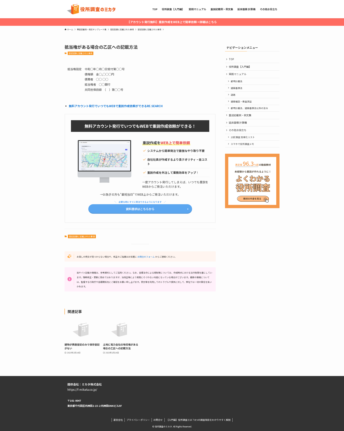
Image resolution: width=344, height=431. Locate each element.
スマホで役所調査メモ (242, 144)
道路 (233, 94)
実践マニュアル (237, 74)
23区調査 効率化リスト (243, 137)
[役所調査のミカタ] (90, 9)
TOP (231, 59)
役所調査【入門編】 (240, 66)
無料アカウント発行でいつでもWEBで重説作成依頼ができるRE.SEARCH (116, 106)
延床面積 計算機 (238, 122)
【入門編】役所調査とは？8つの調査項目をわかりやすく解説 (198, 420)
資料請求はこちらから (140, 209)
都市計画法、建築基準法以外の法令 (249, 108)
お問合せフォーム (146, 256)
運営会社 (118, 420)
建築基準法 (236, 88)
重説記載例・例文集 (240, 115)
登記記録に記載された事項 (80, 53)
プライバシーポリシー (138, 420)
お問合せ (158, 420)
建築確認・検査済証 (241, 101)
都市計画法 (236, 81)
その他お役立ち (237, 130)
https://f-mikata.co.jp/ (82, 389)
